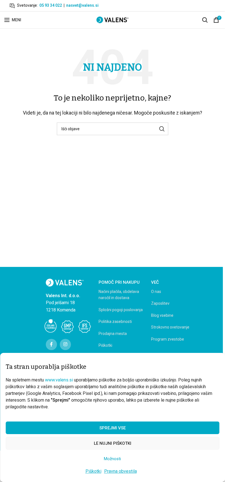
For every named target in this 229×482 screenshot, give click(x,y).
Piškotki (93, 471)
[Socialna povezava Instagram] (65, 344)
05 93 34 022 (50, 5)
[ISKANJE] (162, 128)
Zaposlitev (160, 303)
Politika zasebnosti (115, 321)
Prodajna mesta (113, 333)
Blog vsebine (162, 315)
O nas (156, 291)
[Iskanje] (205, 19)
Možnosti (112, 458)
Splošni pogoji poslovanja (121, 310)
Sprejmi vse (112, 427)
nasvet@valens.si (82, 5)
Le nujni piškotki (112, 443)
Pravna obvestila (120, 471)
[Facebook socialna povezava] (51, 344)
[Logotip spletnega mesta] (112, 19)
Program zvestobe (167, 339)
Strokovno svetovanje (170, 327)
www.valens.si (59, 380)
